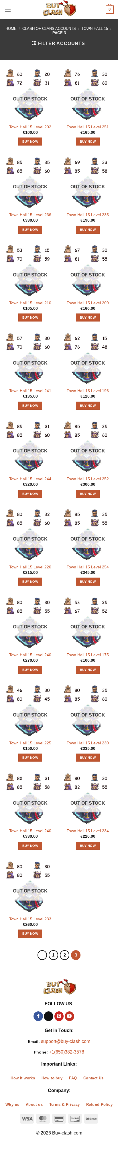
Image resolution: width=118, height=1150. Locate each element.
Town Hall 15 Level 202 (30, 127)
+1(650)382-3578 (66, 1052)
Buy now (30, 141)
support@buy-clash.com (65, 1041)
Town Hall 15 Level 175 (88, 655)
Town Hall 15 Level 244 (30, 479)
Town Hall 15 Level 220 (30, 567)
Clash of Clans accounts (49, 28)
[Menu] (7, 10)
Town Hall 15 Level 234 (88, 831)
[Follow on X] (48, 1016)
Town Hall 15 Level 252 (88, 479)
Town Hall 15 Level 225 (30, 743)
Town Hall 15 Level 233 (30, 919)
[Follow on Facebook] (38, 1016)
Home (11, 28)
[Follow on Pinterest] (59, 1016)
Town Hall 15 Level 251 (88, 127)
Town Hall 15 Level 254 (88, 567)
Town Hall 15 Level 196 (88, 391)
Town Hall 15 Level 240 (30, 655)
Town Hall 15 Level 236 (30, 215)
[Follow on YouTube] (69, 1016)
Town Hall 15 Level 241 (30, 391)
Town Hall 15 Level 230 (88, 743)
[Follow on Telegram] (79, 1016)
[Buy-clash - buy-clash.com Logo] (59, 9)
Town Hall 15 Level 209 (88, 303)
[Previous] (42, 955)
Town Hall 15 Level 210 (30, 303)
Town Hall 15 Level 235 (88, 215)
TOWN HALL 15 (94, 28)
